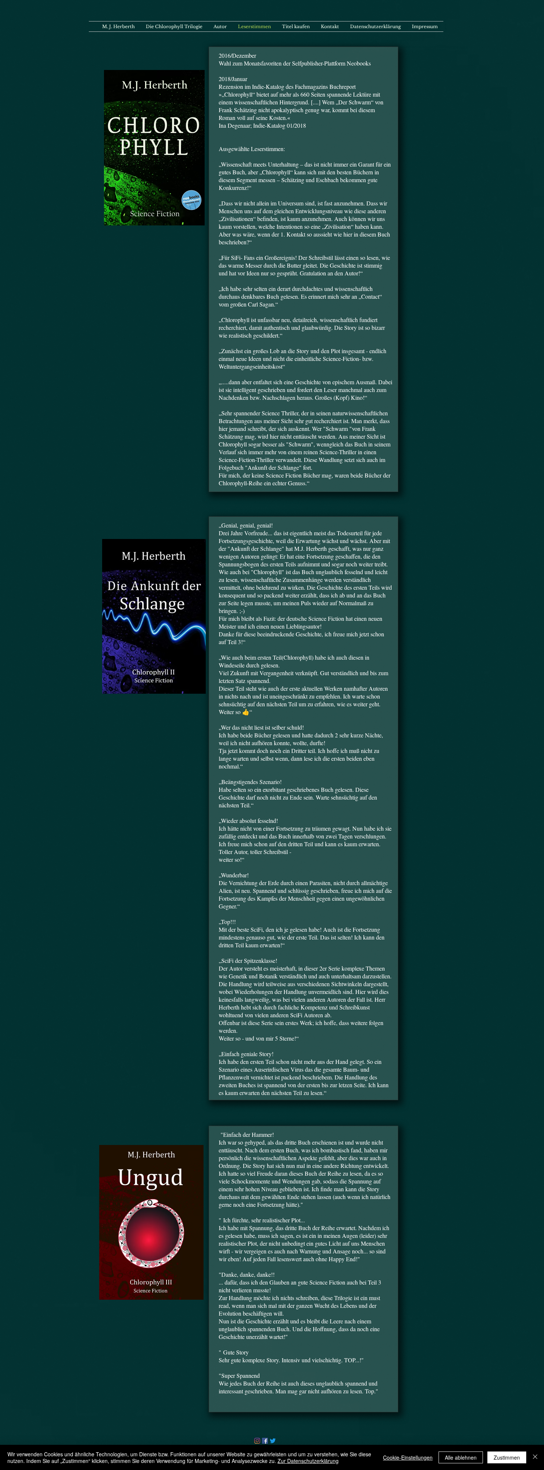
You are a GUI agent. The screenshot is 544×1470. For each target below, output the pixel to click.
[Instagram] (257, 1441)
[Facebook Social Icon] (265, 1441)
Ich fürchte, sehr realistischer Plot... (263, 1220)
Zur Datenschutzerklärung (308, 1460)
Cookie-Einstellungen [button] (408, 1457)
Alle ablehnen (461, 1457)
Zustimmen (507, 1457)
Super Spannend (240, 1375)
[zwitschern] (273, 1441)
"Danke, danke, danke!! (247, 1274)
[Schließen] (535, 1457)
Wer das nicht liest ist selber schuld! (262, 727)
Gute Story (235, 1352)
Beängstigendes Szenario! (251, 782)
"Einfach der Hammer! (246, 1134)
